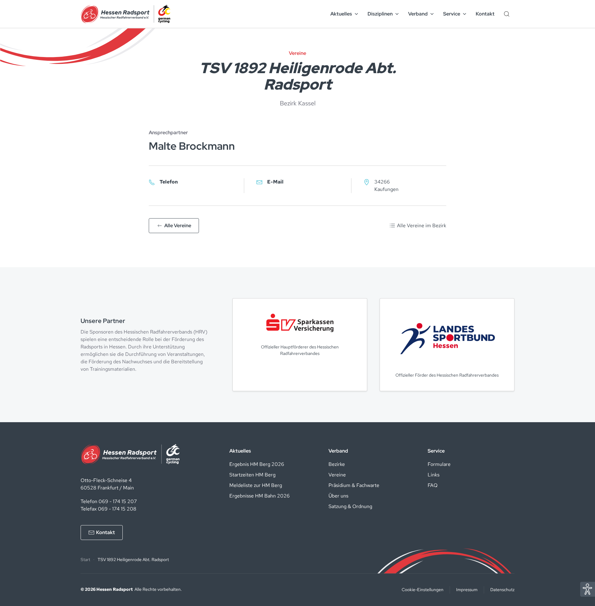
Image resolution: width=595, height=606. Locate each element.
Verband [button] (418, 14)
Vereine (337, 474)
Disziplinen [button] (380, 14)
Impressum (467, 589)
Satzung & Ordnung (350, 506)
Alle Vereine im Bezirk (421, 225)
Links (433, 474)
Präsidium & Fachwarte (353, 485)
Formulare (439, 464)
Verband (338, 451)
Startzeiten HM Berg (252, 474)
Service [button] (451, 14)
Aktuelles (240, 451)
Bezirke (336, 464)
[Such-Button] (506, 14)
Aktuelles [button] (341, 14)
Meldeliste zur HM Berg (255, 485)
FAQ (433, 485)
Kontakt (485, 14)
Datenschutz (502, 589)
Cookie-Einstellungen (422, 589)
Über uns (338, 496)
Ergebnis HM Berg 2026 (256, 464)
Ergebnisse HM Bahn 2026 (259, 496)
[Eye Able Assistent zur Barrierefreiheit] (587, 589)
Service (436, 451)
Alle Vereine (177, 225)
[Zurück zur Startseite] (125, 14)
